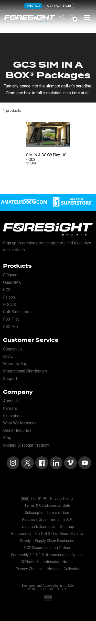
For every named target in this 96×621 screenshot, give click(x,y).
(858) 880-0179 (33, 498)
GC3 (6, 289)
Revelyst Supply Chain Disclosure (47, 541)
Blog (7, 437)
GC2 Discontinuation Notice (47, 548)
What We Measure (19, 423)
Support (10, 378)
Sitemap (67, 527)
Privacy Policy (61, 498)
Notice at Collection (63, 569)
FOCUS (9, 304)
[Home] (29, 18)
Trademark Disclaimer (38, 527)
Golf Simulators (17, 311)
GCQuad (10, 275)
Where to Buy (15, 363)
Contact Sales (59, 5)
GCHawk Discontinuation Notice (46, 562)
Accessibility (21, 534)
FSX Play (11, 319)
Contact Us (13, 349)
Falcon (9, 297)
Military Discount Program (26, 445)
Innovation (12, 415)
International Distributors (25, 371)
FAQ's (8, 356)
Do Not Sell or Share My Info (59, 534)
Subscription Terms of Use (47, 513)
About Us (11, 401)
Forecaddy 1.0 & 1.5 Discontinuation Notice (47, 555)
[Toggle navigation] (87, 17)
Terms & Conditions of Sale (47, 505)
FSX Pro (10, 326)
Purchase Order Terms (40, 519)
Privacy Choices (29, 569)
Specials (33, 5)
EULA (67, 519)
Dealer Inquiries (17, 430)
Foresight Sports (54, 589)
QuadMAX (12, 282)
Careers (10, 408)
